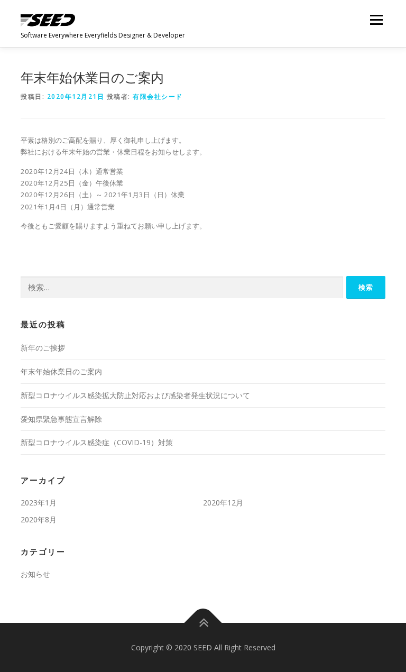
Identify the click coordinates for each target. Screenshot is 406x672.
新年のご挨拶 (43, 348)
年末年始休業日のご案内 (61, 371)
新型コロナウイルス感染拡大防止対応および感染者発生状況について (135, 395)
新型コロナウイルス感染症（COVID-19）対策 (97, 442)
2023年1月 (39, 503)
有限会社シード (158, 96)
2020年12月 (223, 503)
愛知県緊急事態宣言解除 (61, 419)
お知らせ (35, 574)
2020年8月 (39, 519)
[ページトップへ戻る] (203, 622)
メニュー (376, 19)
